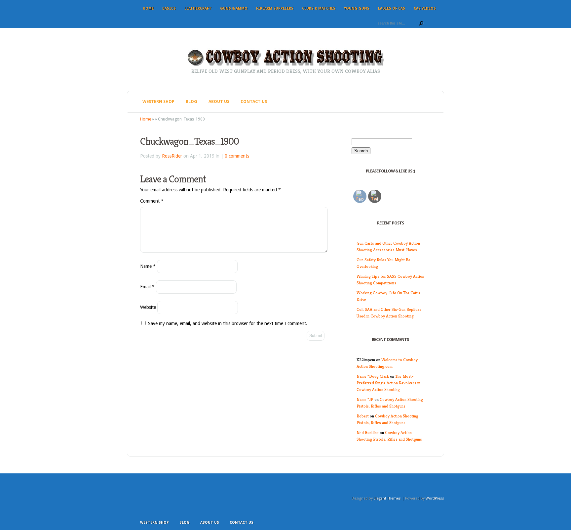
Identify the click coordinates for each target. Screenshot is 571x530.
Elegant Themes (387, 498)
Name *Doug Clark (373, 376)
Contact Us (254, 101)
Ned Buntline (368, 432)
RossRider (172, 156)
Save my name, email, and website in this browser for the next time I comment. (227, 323)
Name (148, 266)
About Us (219, 101)
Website (148, 307)
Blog (191, 101)
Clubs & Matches (318, 8)
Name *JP (365, 399)
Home (148, 8)
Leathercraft (197, 8)
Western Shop (158, 101)
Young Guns (356, 8)
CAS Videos (425, 8)
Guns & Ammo (233, 8)
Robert (363, 416)
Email (147, 286)
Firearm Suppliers (274, 8)
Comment (152, 201)
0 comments (237, 156)
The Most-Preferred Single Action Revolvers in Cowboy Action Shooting (388, 382)
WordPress (435, 498)
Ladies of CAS (391, 8)
